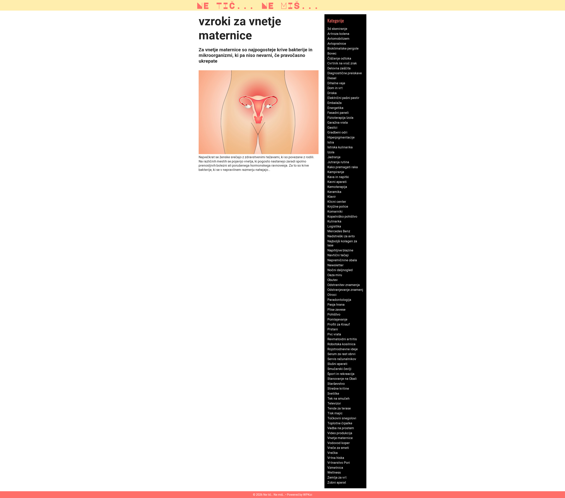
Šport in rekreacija (340, 374)
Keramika (334, 192)
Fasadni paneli (338, 113)
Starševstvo (336, 384)
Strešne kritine (338, 388)
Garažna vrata (337, 122)
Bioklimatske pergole (343, 48)
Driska (332, 93)
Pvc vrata (334, 334)
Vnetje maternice (340, 438)
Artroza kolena (338, 34)
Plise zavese (336, 309)
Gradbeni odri (337, 132)
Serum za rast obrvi (341, 354)
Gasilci (332, 127)
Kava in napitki (338, 177)
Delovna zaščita (339, 68)
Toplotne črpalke (339, 423)
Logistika (334, 226)
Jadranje (333, 157)
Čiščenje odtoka (339, 58)
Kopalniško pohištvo (342, 216)
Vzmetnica (335, 467)
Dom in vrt (335, 88)
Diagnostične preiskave (344, 73)
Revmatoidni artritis (342, 339)
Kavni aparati (337, 182)
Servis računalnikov (341, 359)
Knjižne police (337, 206)
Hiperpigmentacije (341, 137)
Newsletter (335, 265)
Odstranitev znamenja (343, 285)
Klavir (331, 196)
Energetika (335, 108)
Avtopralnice (336, 43)
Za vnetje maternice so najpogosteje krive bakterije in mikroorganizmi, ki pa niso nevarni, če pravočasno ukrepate (255, 55)
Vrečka (332, 453)
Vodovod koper (338, 443)
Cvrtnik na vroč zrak (342, 63)
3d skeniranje (337, 29)
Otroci (331, 295)
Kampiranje (335, 172)
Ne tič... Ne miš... (257, 5)
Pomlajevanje (337, 319)
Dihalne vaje (336, 83)
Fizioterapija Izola (340, 118)
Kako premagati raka (342, 167)
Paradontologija (339, 300)
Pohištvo (333, 314)
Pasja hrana (336, 304)
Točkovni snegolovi (341, 418)
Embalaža (334, 103)
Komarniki (335, 211)
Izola (330, 152)
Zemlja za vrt (337, 477)
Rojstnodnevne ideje (342, 349)
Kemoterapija (337, 187)
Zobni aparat (336, 482)
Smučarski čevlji (339, 369)
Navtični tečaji (338, 255)
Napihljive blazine (340, 250)
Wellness (334, 472)
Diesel (331, 78)
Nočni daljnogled (340, 270)
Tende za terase (339, 408)
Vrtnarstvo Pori (338, 462)
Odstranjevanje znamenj (345, 290)
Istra (330, 142)
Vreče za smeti (338, 448)
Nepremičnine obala (342, 260)
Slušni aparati (337, 364)
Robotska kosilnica (341, 344)
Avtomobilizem (338, 38)
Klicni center (336, 201)
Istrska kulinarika (340, 147)
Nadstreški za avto (341, 236)
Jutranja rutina (338, 162)
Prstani (332, 329)
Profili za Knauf (338, 324)
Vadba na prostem (340, 428)
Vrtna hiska (335, 458)
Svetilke (333, 393)
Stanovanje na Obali (342, 379)
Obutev (332, 280)
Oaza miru (334, 275)
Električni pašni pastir (343, 98)
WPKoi (307, 494)
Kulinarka (334, 221)
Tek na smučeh (338, 398)
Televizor (334, 403)
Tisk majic (335, 413)
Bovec (331, 53)
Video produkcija (339, 433)
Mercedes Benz (338, 231)
